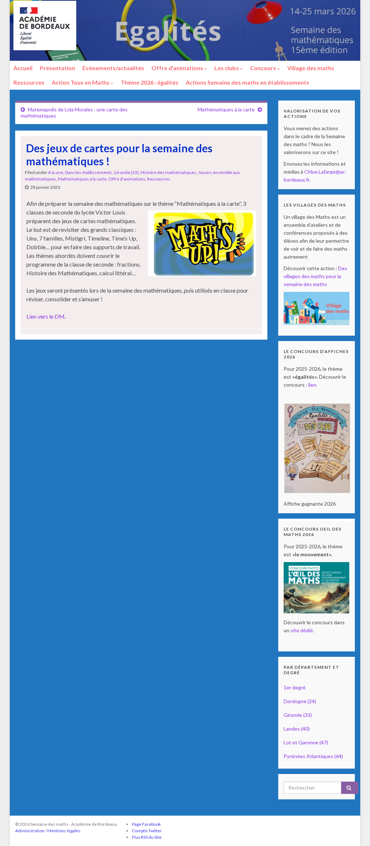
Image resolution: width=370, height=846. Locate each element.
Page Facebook (146, 824)
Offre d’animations (177, 67)
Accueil (23, 67)
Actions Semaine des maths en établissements (247, 82)
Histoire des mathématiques (168, 172)
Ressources (28, 82)
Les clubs (227, 67)
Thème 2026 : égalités (149, 82)
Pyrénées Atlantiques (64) (313, 756)
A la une (55, 172)
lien (312, 385)
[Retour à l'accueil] (185, 30)
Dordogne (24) (300, 701)
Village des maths (310, 67)
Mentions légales (64, 830)
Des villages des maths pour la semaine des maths (315, 276)
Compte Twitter (147, 830)
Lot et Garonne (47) (306, 742)
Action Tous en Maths (81, 82)
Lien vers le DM (45, 316)
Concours (263, 67)
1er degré (295, 687)
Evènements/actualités (113, 67)
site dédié (302, 630)
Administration (29, 830)
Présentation (57, 67)
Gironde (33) (126, 172)
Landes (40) (297, 729)
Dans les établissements (88, 172)
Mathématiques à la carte (226, 109)
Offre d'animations (126, 179)
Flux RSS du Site (147, 837)
